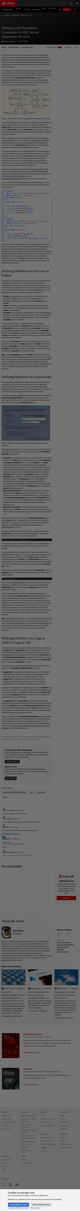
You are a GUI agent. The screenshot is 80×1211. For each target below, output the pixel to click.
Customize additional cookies (18, 1208)
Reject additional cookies (41, 1205)
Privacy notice (35, 1208)
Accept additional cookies (19, 1205)
